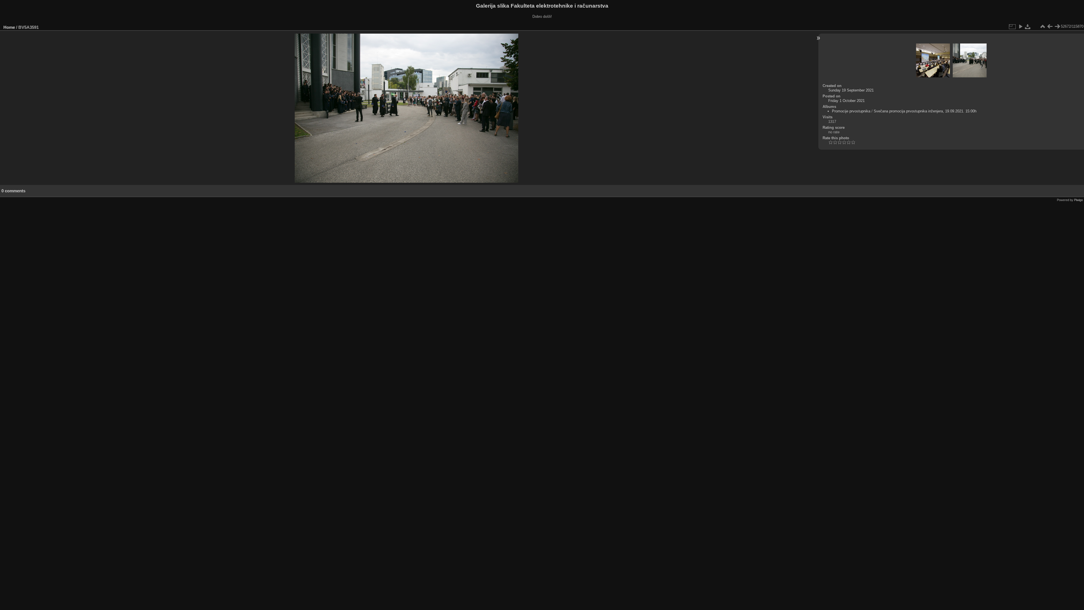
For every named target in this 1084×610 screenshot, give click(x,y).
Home (9, 27)
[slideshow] (1020, 26)
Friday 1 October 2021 (846, 101)
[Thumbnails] (1042, 26)
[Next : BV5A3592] (1057, 26)
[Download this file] (1027, 26)
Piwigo (1078, 200)
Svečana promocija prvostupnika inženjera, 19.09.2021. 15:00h (925, 111)
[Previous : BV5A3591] (1050, 26)
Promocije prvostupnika (851, 111)
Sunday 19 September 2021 (851, 90)
